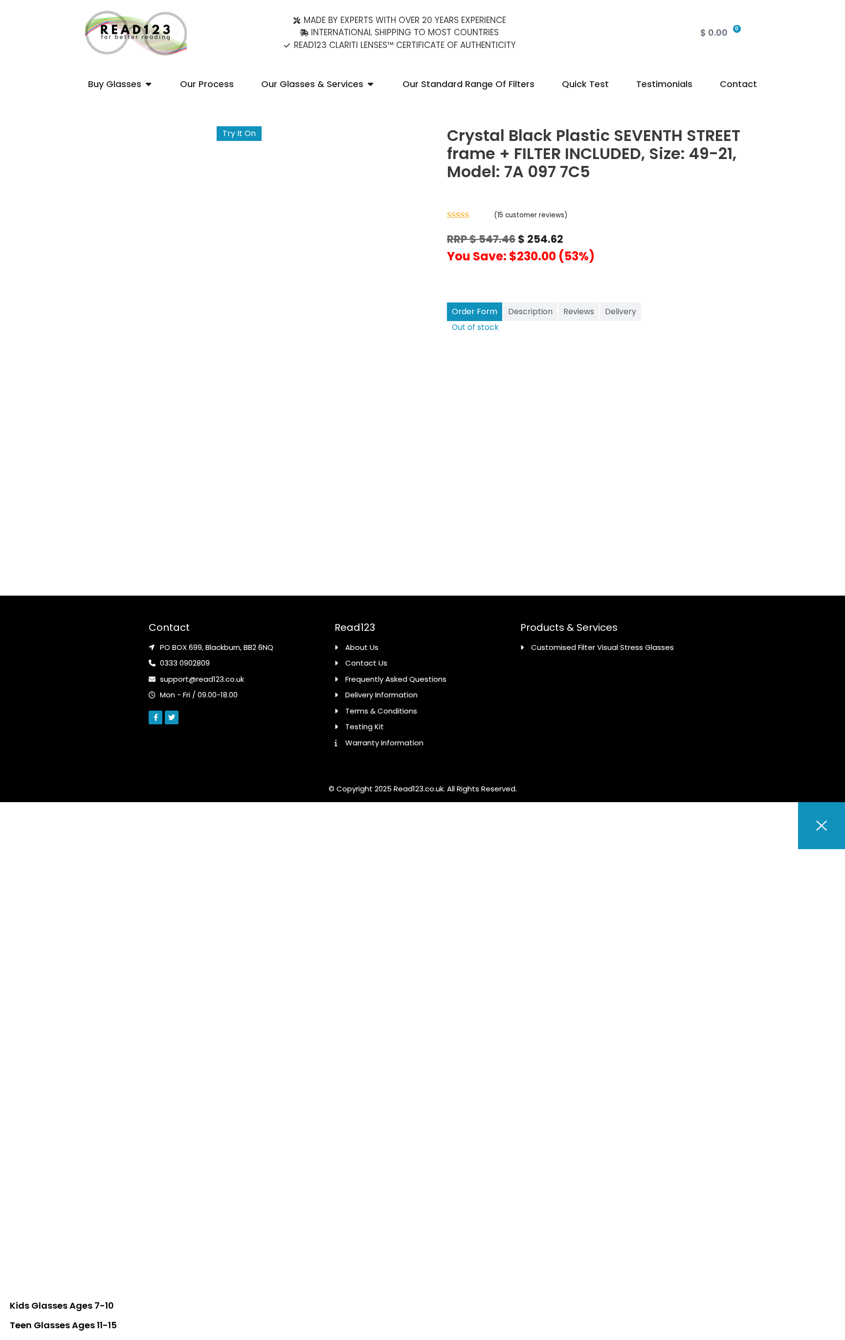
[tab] (474, 311)
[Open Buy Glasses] (148, 84)
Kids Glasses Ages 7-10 (62, 1305)
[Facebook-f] (155, 717)
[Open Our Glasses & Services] (370, 84)
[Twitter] (171, 717)
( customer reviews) (531, 215)
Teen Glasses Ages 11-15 (63, 1325)
